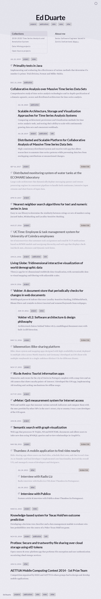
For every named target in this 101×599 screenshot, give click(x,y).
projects (33, 24)
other (68, 24)
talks (54, 24)
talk (52, 134)
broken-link (85, 167)
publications (44, 24)
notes (61, 24)
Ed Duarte (7, 595)
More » (76, 42)
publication (28, 82)
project (25, 59)
